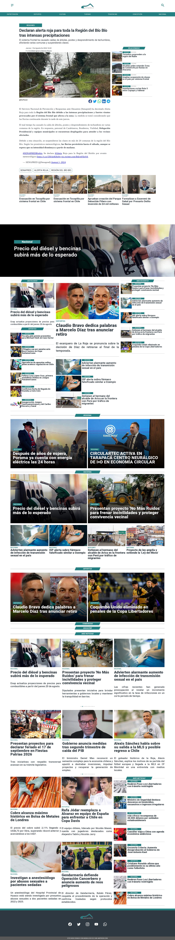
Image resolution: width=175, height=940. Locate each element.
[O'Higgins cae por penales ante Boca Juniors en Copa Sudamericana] (15, 351)
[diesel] (32, 307)
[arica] (126, 332)
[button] (25, 170)
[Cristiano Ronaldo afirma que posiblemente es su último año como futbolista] (120, 866)
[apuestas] (15, 364)
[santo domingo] (15, 404)
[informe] (120, 802)
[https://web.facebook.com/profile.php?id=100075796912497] (70, 925)
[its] (126, 303)
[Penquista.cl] (12, 6)
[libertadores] (120, 786)
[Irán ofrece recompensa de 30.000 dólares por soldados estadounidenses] (120, 818)
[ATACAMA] (117, 68)
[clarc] (15, 338)
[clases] (117, 79)
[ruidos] (126, 288)
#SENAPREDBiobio (33, 153)
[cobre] (35, 807)
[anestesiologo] (35, 872)
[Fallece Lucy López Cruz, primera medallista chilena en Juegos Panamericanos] (15, 378)
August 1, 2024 (58, 162)
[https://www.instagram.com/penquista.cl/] (87, 925)
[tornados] (117, 56)
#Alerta (58, 153)
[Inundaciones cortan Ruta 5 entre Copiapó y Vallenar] (117, 91)
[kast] (120, 850)
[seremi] (139, 193)
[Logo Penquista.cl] (88, 10)
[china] (120, 834)
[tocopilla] (36, 193)
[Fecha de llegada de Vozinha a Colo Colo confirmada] (15, 391)
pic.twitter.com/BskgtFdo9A (74, 156)
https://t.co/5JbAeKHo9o (49, 156)
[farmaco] (126, 317)
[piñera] (104, 193)
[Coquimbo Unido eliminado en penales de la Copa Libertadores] (126, 347)
